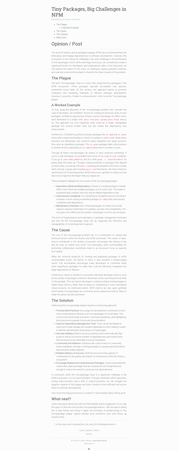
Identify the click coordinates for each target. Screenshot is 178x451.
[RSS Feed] (89, 449)
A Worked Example (70, 27)
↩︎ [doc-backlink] (115, 424)
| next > (96, 430)
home (89, 433)
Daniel (95, 404)
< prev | (82, 430)
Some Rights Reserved (100, 441)
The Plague (61, 24)
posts (89, 430)
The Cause (61, 31)
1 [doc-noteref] (82, 112)
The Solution (62, 34)
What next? (61, 37)
